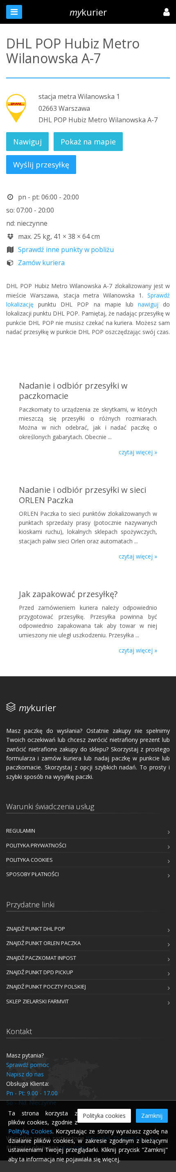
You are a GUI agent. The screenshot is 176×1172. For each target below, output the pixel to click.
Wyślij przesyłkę (41, 164)
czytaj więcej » (138, 452)
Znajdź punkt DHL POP (35, 928)
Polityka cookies (29, 859)
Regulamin (20, 830)
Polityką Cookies (30, 1131)
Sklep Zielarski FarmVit (37, 1001)
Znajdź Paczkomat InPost (41, 957)
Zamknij (151, 1115)
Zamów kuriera (41, 262)
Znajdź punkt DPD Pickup (39, 972)
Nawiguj (27, 141)
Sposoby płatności (32, 874)
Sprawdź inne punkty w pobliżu (66, 249)
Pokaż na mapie (88, 141)
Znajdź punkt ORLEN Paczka (43, 943)
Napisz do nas (25, 1074)
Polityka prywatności (36, 845)
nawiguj (148, 304)
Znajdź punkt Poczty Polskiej (46, 986)
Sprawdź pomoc (27, 1065)
